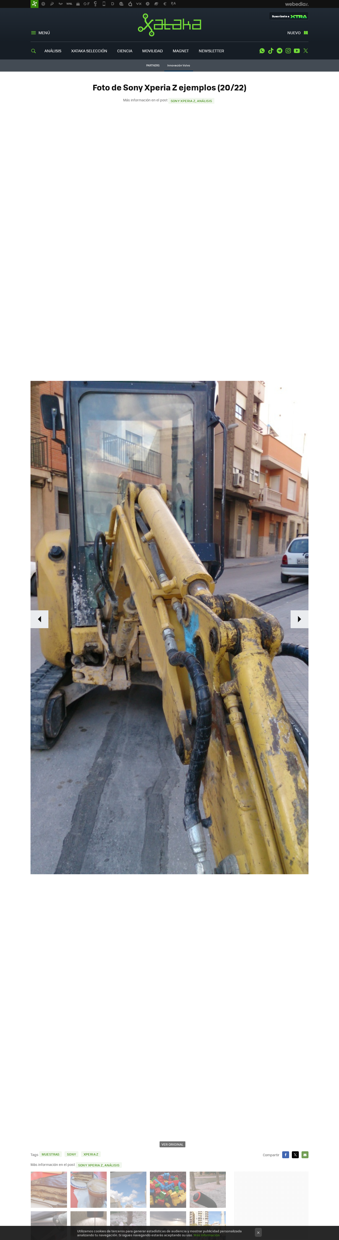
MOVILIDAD (152, 51)
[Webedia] (296, 4)
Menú (44, 32)
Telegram (279, 51)
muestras (51, 1154)
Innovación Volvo (178, 65)
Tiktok (271, 51)
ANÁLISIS (52, 51)
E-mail (305, 1154)
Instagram (288, 51)
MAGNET (181, 51)
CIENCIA (124, 51)
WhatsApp (262, 51)
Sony (71, 1154)
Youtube (297, 51)
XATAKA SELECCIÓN (89, 51)
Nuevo (294, 32)
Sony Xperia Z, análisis (191, 100)
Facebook (285, 1154)
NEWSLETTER (211, 51)
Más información (207, 1235)
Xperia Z (91, 1154)
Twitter (305, 51)
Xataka (169, 25)
